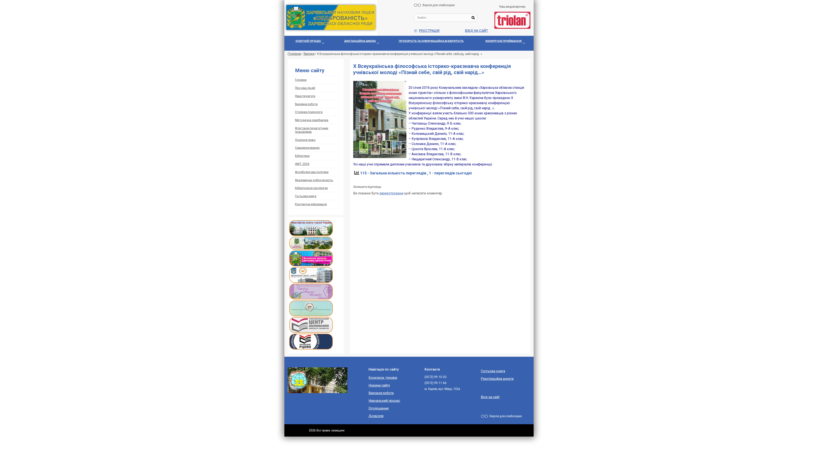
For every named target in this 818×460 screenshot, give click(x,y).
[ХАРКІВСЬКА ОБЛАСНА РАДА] (311, 248)
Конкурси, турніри (383, 378)
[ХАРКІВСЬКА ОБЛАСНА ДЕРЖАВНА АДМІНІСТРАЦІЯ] (311, 265)
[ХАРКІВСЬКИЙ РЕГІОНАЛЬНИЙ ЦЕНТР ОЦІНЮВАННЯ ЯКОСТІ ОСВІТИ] (311, 348)
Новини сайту (379, 385)
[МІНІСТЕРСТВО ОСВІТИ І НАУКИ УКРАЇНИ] (311, 235)
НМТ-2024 (302, 164)
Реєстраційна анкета (497, 379)
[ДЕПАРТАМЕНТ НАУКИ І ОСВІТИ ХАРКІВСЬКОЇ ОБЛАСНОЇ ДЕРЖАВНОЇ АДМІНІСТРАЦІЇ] (311, 282)
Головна (301, 80)
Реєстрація (429, 31)
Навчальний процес (384, 401)
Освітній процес (308, 41)
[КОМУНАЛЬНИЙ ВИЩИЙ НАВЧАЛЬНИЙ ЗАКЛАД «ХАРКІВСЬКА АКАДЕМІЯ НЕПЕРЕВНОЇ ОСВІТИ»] (311, 298)
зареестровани (391, 193)
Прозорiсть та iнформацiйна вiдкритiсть (431, 41)
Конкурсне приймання (503, 41)
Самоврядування (307, 148)
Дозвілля (376, 416)
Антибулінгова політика (311, 172)
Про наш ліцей (305, 88)
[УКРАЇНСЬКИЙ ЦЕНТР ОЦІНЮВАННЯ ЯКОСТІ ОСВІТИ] (311, 332)
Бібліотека (302, 156)
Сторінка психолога (309, 112)
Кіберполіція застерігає (311, 188)
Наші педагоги (305, 96)
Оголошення (379, 408)
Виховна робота (306, 104)
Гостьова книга (305, 196)
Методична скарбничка (311, 120)
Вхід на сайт (476, 31)
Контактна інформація (311, 204)
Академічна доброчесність (314, 180)
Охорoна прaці (305, 140)
